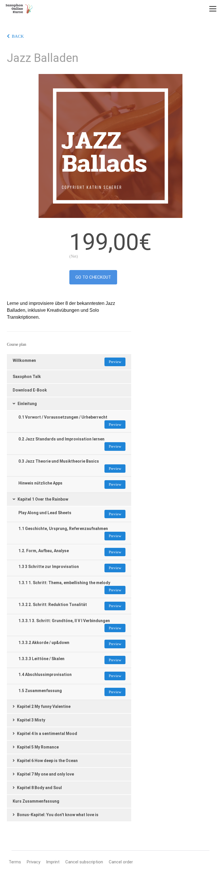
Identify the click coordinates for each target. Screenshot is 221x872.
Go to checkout (93, 277)
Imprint (53, 862)
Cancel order (121, 862)
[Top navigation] (212, 8)
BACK (18, 36)
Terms (15, 862)
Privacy (33, 862)
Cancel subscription (84, 862)
